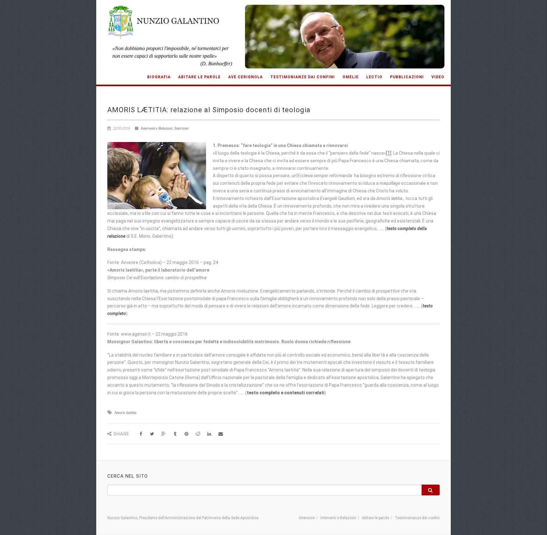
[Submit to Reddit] (198, 434)
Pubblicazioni (407, 77)
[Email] (220, 434)
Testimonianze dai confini (302, 77)
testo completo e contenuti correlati (285, 392)
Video (437, 77)
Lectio (374, 77)
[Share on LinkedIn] (209, 434)
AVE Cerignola (245, 77)
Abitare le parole (199, 77)
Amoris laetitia (125, 412)
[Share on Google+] (163, 434)
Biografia (159, 77)
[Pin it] (186, 434)
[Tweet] (152, 434)
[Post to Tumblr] (175, 434)
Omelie (351, 77)
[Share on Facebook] (141, 434)
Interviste (181, 128)
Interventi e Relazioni (157, 128)
